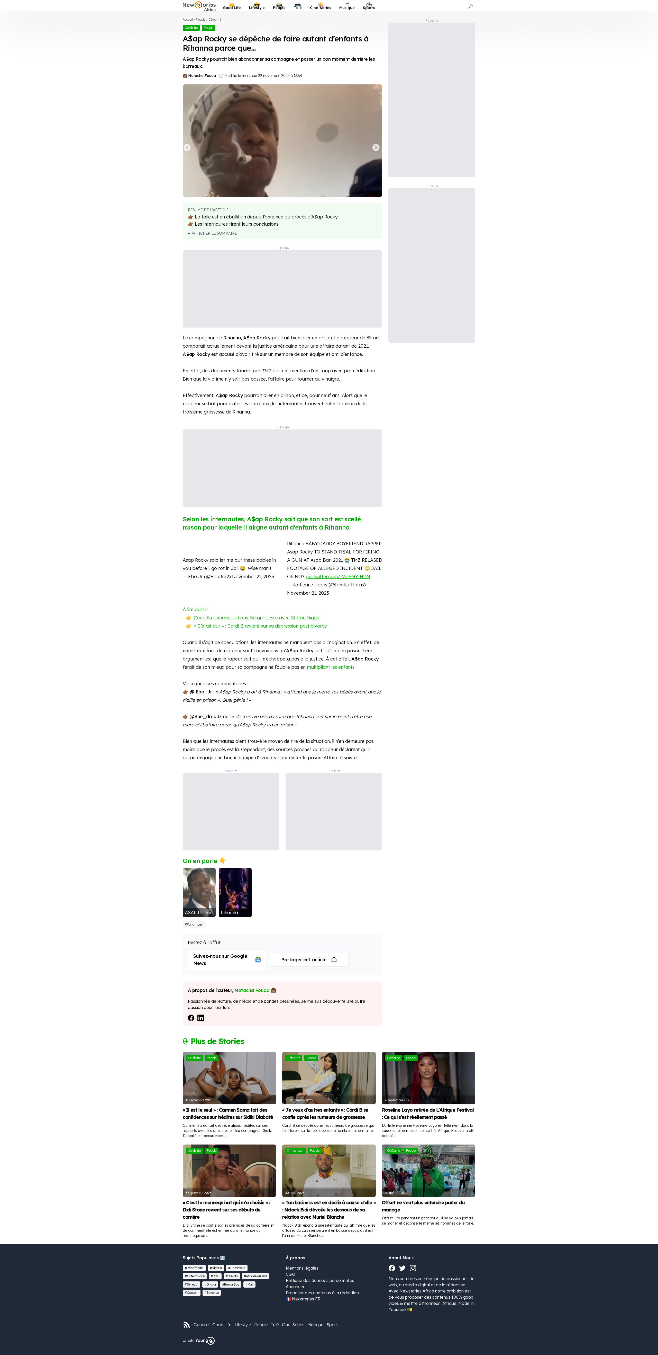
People (200, 19)
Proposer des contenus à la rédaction (322, 1292)
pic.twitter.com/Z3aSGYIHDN (338, 576)
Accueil (188, 19)
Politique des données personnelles (320, 1280)
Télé (275, 1324)
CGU (290, 1274)
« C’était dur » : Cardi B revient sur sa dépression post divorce (260, 626)
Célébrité (214, 19)
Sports (333, 1324)
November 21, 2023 (253, 576)
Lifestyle (243, 1324)
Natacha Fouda (202, 75)
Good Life (222, 1324)
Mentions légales (302, 1268)
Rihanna (229, 913)
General (201, 1324)
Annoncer (295, 1286)
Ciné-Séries (293, 1324)
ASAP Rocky (198, 913)
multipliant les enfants (330, 667)
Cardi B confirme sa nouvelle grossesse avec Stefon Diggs (256, 618)
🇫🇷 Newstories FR (303, 1298)
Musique (315, 1324)
